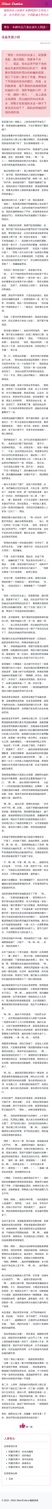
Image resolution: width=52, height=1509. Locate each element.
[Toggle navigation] (46, 4)
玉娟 (10, 1479)
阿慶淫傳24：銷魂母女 (19, 1463)
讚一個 (28, 1427)
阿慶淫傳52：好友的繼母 (20, 1451)
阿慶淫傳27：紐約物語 (19, 1455)
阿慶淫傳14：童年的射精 (20, 1459)
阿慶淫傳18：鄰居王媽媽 (20, 1467)
